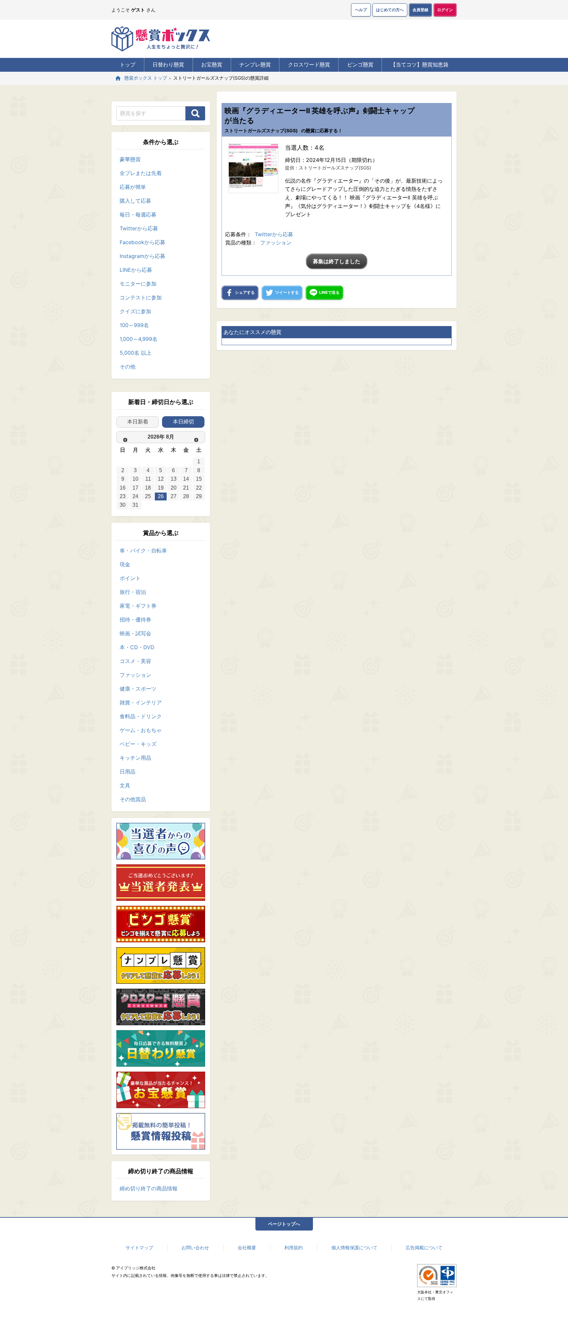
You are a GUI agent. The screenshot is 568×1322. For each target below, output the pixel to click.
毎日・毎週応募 (138, 214)
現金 (125, 564)
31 (135, 505)
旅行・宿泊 (133, 592)
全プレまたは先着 (141, 173)
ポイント (130, 578)
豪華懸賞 (130, 159)
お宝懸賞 (211, 64)
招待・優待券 (135, 619)
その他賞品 (133, 799)
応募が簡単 (133, 187)
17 (135, 488)
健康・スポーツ (138, 688)
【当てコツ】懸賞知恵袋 (419, 64)
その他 (127, 366)
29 (199, 496)
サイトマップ (139, 1247)
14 (186, 479)
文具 (125, 785)
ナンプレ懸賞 (255, 64)
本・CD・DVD (137, 647)
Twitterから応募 (139, 228)
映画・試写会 (135, 633)
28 (186, 496)
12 (161, 479)
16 (123, 488)
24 (135, 496)
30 (123, 505)
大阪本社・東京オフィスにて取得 (435, 1295)
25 (148, 496)
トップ (127, 64)
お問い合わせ (195, 1247)
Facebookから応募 (142, 242)
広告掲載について (424, 1247)
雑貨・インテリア (141, 702)
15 (199, 479)
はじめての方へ (390, 9)
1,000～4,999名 (138, 339)
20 (174, 488)
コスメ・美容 (135, 661)
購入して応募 (135, 200)
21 (186, 488)
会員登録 (420, 9)
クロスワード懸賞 (309, 64)
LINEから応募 (136, 270)
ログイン (445, 9)
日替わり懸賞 (168, 64)
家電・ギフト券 (138, 605)
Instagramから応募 (142, 256)
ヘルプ (361, 9)
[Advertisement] (337, 429)
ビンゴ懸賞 (360, 64)
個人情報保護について (354, 1247)
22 (199, 488)
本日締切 (183, 421)
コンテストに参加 (141, 297)
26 (161, 496)
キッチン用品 (135, 757)
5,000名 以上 (136, 352)
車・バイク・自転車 (143, 550)
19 (161, 488)
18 (148, 488)
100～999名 (134, 325)
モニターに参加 (138, 283)
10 (135, 479)
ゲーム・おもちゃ (141, 730)
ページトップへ (284, 1224)
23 (123, 496)
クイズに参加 (135, 311)
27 (174, 496)
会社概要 (247, 1247)
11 (148, 479)
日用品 (127, 771)
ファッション (135, 675)
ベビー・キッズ (138, 744)
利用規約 (293, 1247)
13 (174, 479)
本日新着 (137, 421)
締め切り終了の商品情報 (149, 1188)
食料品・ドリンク (141, 716)
